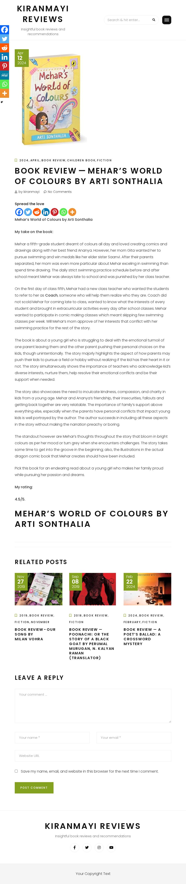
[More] (72, 212)
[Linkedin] (46, 212)
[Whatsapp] (63, 212)
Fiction (104, 160)
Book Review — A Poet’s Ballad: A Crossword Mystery (142, 636)
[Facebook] (19, 212)
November (40, 622)
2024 (24, 160)
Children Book (81, 160)
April (35, 160)
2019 (24, 615)
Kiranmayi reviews (43, 14)
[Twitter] (28, 212)
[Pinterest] (55, 212)
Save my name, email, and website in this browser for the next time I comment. (90, 771)
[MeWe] (4, 75)
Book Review (54, 160)
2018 (78, 615)
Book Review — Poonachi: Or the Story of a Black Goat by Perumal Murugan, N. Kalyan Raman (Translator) (91, 644)
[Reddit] (37, 212)
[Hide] (2, 102)
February (132, 622)
